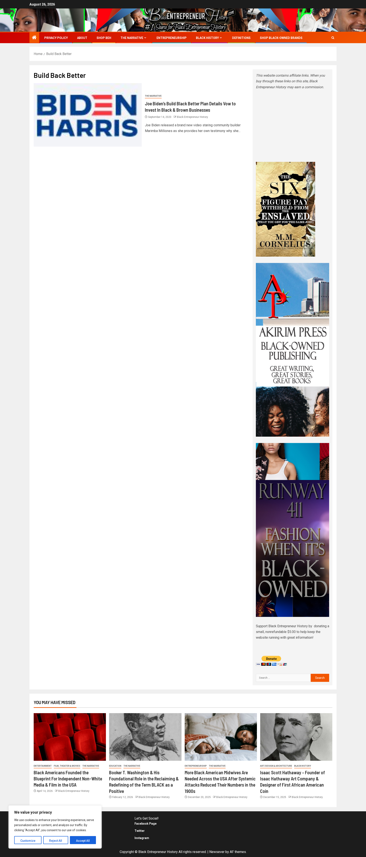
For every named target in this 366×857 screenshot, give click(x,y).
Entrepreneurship (172, 38)
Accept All (83, 840)
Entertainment (43, 766)
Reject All (55, 840)
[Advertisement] (292, 125)
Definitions (241, 38)
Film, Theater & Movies (67, 766)
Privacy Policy (56, 38)
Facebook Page (145, 823)
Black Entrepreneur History (192, 117)
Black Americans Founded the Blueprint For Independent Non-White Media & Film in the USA (68, 779)
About (82, 38)
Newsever (217, 852)
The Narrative (132, 38)
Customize (27, 840)
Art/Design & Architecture (276, 766)
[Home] (34, 38)
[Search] (333, 38)
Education (115, 766)
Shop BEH (104, 38)
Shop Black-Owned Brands (281, 38)
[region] (55, 827)
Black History (207, 38)
